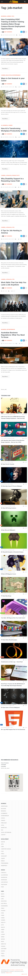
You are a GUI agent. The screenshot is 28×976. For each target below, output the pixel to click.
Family (2, 908)
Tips (13, 227)
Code (2, 846)
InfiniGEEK (3, 764)
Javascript (4, 856)
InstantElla (3, 766)
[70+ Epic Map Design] (14, 585)
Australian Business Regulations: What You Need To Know (13, 335)
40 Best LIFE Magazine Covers (8, 574)
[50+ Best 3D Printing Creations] (14, 497)
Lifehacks (9, 175)
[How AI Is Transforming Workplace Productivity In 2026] (14, 149)
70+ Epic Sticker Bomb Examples (9, 639)
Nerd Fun (3, 943)
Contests (3, 872)
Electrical (4, 903)
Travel (3, 955)
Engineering (4, 905)
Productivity (16, 175)
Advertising (4, 806)
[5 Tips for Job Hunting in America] (14, 251)
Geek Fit (3, 922)
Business (3, 16)
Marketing (4, 827)
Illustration (4, 875)
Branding (3, 811)
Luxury (3, 934)
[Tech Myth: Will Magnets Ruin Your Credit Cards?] (14, 607)
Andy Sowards (8, 31)
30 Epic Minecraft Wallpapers (8, 530)
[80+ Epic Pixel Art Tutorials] (14, 453)
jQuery (3, 858)
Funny (2, 915)
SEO (2, 830)
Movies (3, 939)
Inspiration (4, 877)
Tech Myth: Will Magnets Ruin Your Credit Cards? (13, 617)
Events (3, 818)
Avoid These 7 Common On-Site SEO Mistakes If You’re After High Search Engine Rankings (13, 684)
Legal (2, 825)
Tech (12, 16)
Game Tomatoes (5, 762)
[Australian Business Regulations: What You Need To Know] (14, 355)
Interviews (4, 879)
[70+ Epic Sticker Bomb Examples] (14, 628)
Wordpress (4, 865)
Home (2, 932)
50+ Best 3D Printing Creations (8, 508)
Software (3, 948)
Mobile (3, 860)
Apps (2, 844)
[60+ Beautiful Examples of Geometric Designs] (14, 541)
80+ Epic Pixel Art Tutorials (7, 464)
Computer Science (6, 849)
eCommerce (4, 813)
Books (2, 896)
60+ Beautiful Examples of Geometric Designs (12, 552)
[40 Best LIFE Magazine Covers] (14, 563)
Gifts (2, 924)
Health (3, 927)
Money (3, 936)
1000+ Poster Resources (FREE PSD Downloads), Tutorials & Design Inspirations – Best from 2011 (13, 417)
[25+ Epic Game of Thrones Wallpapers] (14, 696)
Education (9, 75)
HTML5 (2, 853)
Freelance (4, 822)
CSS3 (2, 851)
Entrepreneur (16, 75)
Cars (2, 898)
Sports (3, 951)
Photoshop (4, 884)
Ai (1, 125)
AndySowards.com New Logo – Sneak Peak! (12, 661)
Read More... (5, 68)
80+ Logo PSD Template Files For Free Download (13, 729)
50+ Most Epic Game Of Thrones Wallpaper (11, 486)
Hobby (2, 929)
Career (9, 16)
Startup (3, 834)
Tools (2, 953)
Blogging (3, 808)
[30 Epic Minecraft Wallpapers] (14, 519)
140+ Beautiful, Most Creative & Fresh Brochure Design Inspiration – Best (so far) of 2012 (12, 441)
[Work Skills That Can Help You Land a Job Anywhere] (14, 303)
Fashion (3, 910)
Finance (3, 820)
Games (3, 917)
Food (2, 913)
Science (3, 946)
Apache (3, 841)
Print (2, 886)
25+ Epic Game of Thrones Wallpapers (10, 707)
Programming (4, 863)
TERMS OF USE (9, 972)
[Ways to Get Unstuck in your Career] (14, 98)
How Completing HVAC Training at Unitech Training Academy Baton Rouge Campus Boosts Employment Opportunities (13, 24)
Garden (3, 920)
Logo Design (4, 882)
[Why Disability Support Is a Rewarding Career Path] (14, 199)
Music (2, 941)
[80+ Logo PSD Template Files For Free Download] (14, 718)
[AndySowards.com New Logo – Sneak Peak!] (14, 650)
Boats (2, 894)
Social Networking (6, 832)
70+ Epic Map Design (6, 595)
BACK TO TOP (24, 974)
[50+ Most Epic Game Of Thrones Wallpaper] (14, 475)
